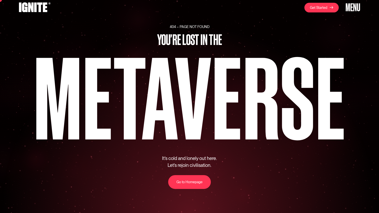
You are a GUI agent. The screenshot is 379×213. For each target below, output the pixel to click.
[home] (35, 8)
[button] (352, 7)
